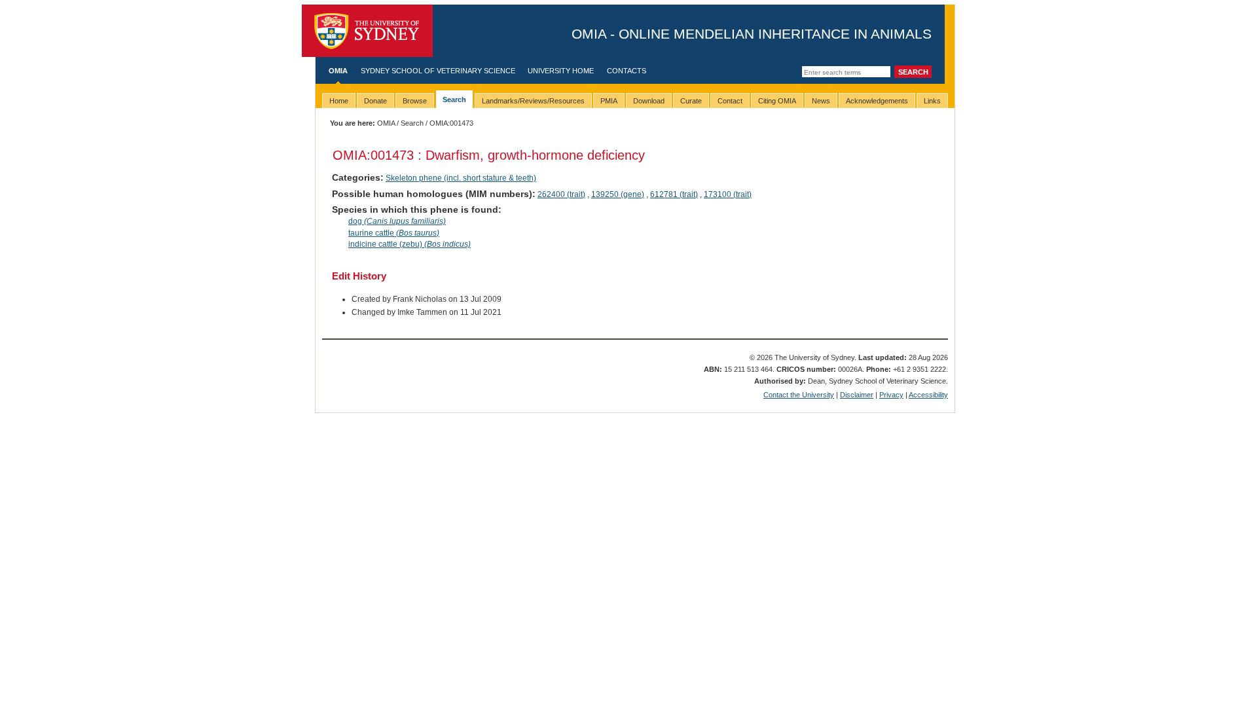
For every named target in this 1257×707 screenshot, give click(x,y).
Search (412, 123)
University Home (561, 71)
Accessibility (928, 395)
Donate (375, 101)
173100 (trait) (728, 194)
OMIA (338, 71)
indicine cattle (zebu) (409, 244)
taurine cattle (393, 233)
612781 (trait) (674, 194)
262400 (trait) (561, 194)
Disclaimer (856, 395)
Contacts (626, 71)
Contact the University (798, 395)
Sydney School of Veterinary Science (438, 71)
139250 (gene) (617, 194)
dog (397, 221)
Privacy (891, 395)
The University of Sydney (367, 31)
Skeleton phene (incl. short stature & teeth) (461, 178)
